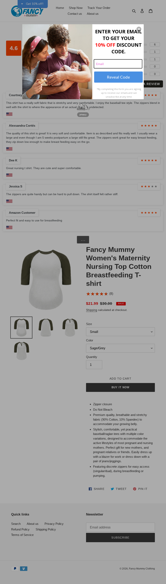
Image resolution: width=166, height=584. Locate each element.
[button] (138, 29)
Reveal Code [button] (118, 77)
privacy (83, 114)
